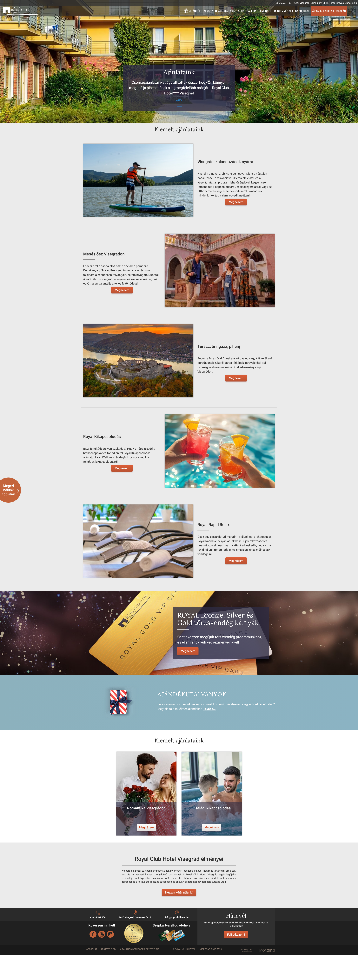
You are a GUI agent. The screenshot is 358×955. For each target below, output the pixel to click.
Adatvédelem (108, 949)
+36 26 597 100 (282, 3)
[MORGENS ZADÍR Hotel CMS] (267, 950)
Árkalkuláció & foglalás (329, 11)
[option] (146, 794)
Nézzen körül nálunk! (179, 892)
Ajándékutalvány (201, 11)
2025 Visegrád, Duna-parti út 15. (311, 3)
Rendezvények (283, 11)
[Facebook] (93, 934)
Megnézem (236, 202)
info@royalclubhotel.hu (344, 3)
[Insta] (110, 934)
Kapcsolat (302, 11)
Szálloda (221, 11)
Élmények (265, 11)
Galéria (251, 11)
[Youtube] (101, 934)
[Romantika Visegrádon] (146, 794)
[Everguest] (247, 950)
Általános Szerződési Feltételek (139, 949)
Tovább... (209, 709)
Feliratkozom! (236, 934)
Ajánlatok (237, 11)
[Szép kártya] (171, 935)
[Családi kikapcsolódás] (212, 794)
